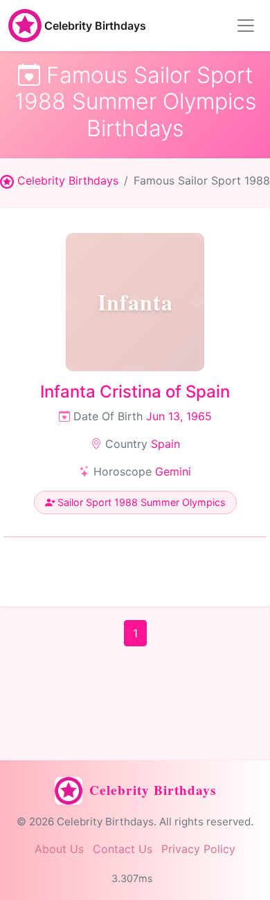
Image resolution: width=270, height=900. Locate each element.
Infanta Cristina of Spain (135, 392)
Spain (165, 444)
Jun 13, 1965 (179, 416)
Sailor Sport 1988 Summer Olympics (140, 502)
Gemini (173, 471)
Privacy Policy (198, 849)
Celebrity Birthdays (95, 25)
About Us (59, 849)
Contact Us (122, 849)
